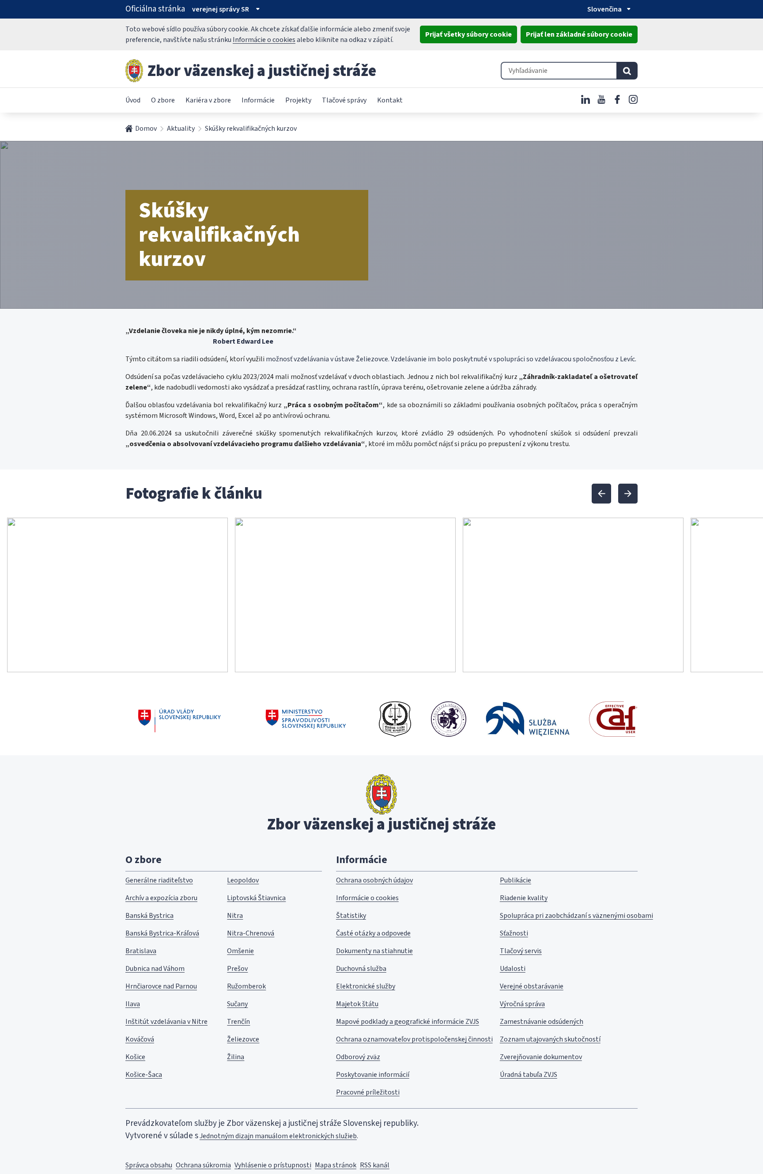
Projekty (298, 100)
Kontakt (390, 100)
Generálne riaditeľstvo (159, 880)
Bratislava (140, 951)
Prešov (237, 968)
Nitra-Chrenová (250, 933)
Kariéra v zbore (208, 100)
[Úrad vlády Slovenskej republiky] (179, 719)
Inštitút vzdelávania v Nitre (166, 1021)
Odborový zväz (358, 1057)
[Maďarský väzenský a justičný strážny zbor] (448, 719)
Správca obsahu (148, 1165)
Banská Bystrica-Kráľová (162, 933)
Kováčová (139, 1039)
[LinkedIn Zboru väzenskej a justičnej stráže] (585, 99)
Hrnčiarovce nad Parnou (161, 986)
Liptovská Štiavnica (256, 898)
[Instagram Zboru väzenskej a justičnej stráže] (633, 99)
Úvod (132, 100)
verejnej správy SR (220, 9)
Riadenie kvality (524, 898)
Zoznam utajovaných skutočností (550, 1039)
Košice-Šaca (143, 1074)
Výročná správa (522, 1004)
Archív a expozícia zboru (161, 898)
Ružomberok (246, 986)
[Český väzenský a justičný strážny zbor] (395, 719)
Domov (146, 128)
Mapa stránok (335, 1165)
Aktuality (181, 128)
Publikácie (515, 880)
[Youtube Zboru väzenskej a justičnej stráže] (601, 99)
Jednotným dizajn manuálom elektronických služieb (278, 1136)
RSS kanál (374, 1165)
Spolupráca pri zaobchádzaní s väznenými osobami (576, 915)
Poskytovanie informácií (372, 1074)
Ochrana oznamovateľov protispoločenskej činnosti (414, 1039)
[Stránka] (134, 70)
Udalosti (512, 968)
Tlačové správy (344, 100)
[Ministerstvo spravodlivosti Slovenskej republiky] (306, 719)
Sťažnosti (514, 933)
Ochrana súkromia (203, 1165)
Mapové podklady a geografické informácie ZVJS (407, 1021)
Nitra (235, 915)
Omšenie (240, 951)
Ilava (132, 1004)
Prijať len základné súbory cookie (579, 34)
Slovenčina (604, 9)
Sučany (237, 1004)
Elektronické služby (365, 986)
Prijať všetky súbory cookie (468, 34)
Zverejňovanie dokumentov (541, 1057)
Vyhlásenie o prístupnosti (272, 1165)
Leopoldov (243, 880)
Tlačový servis (521, 951)
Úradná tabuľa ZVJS (528, 1074)
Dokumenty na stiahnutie (374, 951)
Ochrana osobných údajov (374, 880)
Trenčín (238, 1021)
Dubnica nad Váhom (155, 968)
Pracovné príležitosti (368, 1092)
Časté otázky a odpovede (373, 933)
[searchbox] (558, 71)
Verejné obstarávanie (531, 986)
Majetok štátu (357, 1004)
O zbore (163, 100)
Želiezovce (243, 1039)
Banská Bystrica (149, 915)
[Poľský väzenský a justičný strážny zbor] (528, 719)
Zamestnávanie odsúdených (541, 1021)
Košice (135, 1057)
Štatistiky (351, 915)
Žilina (235, 1057)
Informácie (258, 100)
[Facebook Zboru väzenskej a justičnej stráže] (617, 99)
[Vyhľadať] (627, 71)
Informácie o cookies (264, 40)
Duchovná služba (361, 968)
